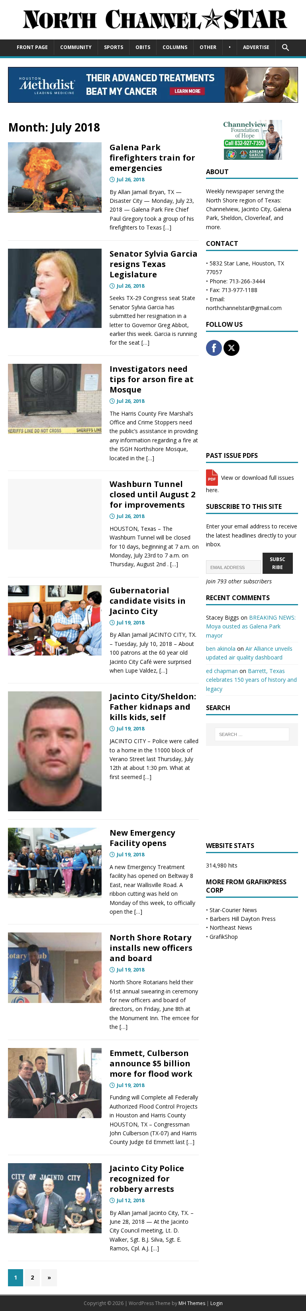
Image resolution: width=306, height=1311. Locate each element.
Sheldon (231, 218)
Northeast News (231, 927)
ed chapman (222, 671)
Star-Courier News (233, 910)
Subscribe (277, 563)
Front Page (32, 47)
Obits (142, 47)
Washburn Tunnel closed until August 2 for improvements (152, 494)
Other (208, 47)
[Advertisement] (252, 404)
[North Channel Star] (153, 34)
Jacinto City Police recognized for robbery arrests (147, 1178)
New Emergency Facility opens (142, 837)
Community (76, 47)
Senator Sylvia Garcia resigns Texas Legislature (154, 264)
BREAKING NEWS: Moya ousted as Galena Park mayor (251, 626)
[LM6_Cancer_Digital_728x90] (153, 98)
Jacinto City (255, 209)
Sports (113, 47)
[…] (167, 227)
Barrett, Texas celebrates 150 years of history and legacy (251, 680)
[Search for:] (252, 734)
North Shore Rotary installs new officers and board (151, 948)
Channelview (222, 209)
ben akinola (220, 648)
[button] (285, 47)
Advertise (256, 47)
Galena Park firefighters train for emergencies (152, 157)
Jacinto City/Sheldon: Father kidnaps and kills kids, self (153, 706)
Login (216, 1303)
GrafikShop (224, 936)
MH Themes (191, 1303)
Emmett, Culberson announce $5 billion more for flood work (151, 1063)
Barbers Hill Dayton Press (243, 918)
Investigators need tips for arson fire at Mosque (152, 379)
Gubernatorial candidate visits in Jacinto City (148, 600)
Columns (175, 47)
